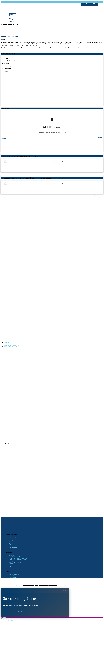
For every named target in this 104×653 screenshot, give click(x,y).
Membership (12, 555)
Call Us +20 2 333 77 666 (12, 2)
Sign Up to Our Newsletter (15, 561)
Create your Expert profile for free (12, 345)
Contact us (6, 348)
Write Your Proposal (14, 547)
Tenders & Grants (13, 539)
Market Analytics (13, 546)
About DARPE (12, 537)
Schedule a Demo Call (14, 556)
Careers (10, 565)
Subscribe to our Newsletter (10, 346)
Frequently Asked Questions (50, 585)
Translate (12, 620)
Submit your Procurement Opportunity (18, 558)
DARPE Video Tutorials (15, 562)
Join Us (85, 3)
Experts (10, 541)
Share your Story (13, 577)
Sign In (100, 137)
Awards (11, 543)
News (10, 544)
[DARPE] (52, 57)
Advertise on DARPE (14, 574)
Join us (5, 341)
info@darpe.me (22, 2)
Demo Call (6, 342)
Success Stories (12, 576)
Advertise (6, 343)
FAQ (10, 566)
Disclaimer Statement (28, 585)
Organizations (12, 540)
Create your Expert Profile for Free (17, 559)
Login (93, 3)
